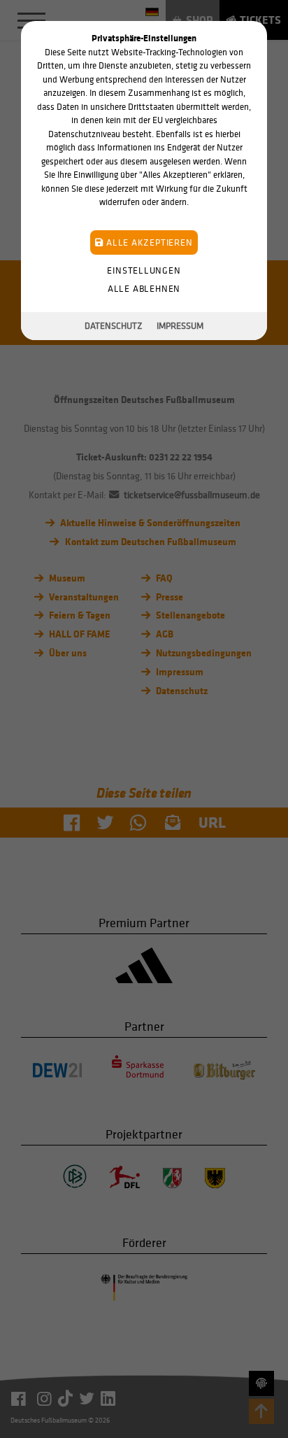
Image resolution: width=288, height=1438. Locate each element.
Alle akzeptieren (147, 242)
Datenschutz (114, 326)
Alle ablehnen (144, 289)
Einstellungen (143, 270)
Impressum (180, 326)
